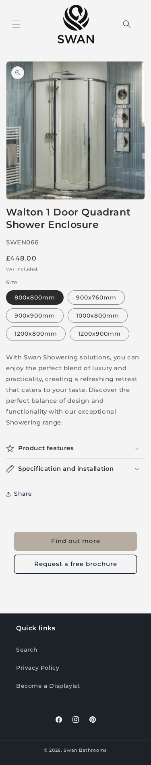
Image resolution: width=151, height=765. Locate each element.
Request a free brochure (75, 564)
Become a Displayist (48, 685)
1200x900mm (99, 333)
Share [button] (23, 493)
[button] (16, 24)
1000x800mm (97, 315)
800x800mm (34, 297)
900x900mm (34, 315)
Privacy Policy (37, 667)
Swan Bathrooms (85, 750)
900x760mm (96, 297)
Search (27, 649)
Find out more (75, 541)
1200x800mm (35, 333)
